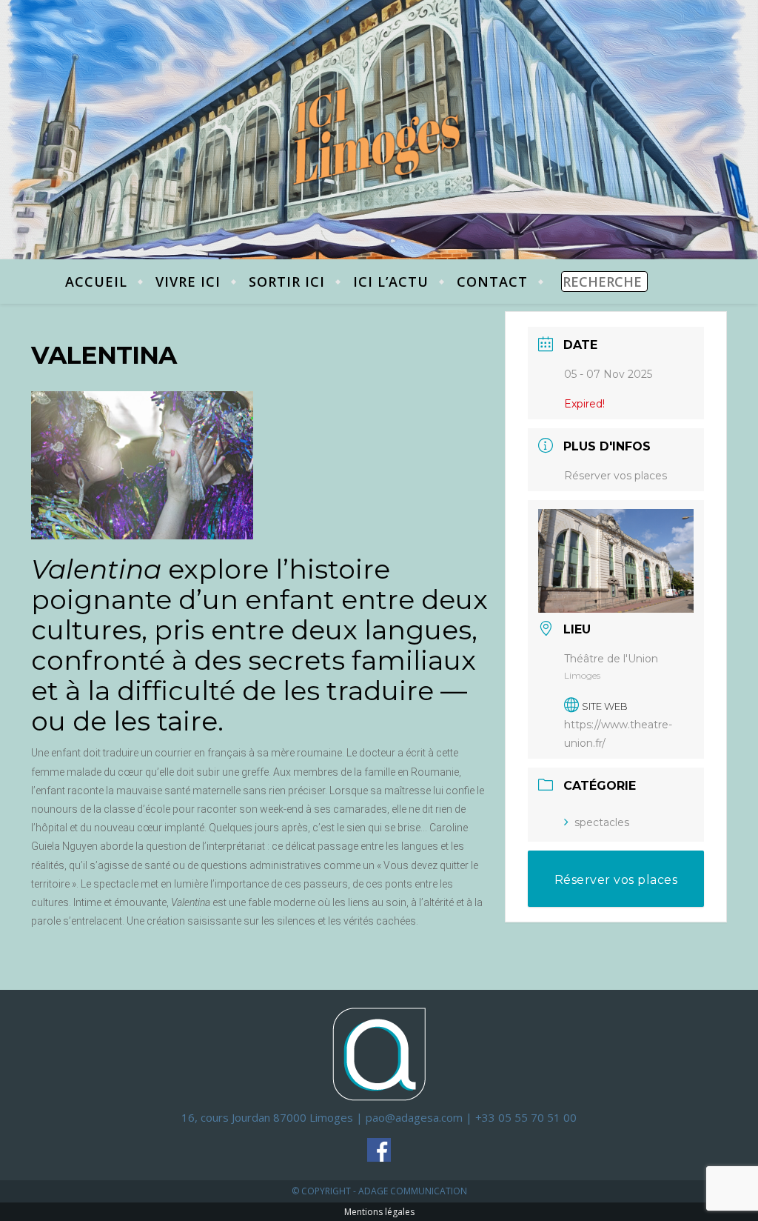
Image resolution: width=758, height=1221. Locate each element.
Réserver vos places (615, 475)
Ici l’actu (391, 281)
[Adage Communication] (379, 1053)
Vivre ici (188, 281)
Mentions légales (379, 1211)
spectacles (601, 822)
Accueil (96, 281)
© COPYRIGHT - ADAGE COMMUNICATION (379, 1191)
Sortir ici (287, 281)
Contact (492, 281)
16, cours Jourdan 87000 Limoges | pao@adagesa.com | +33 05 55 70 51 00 (379, 1117)
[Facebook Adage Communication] (379, 1150)
